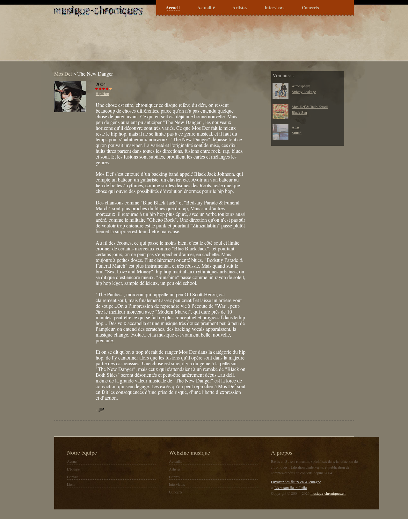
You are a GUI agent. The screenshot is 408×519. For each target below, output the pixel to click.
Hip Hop (102, 93)
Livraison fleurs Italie (290, 487)
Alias (296, 127)
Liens (71, 484)
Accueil (173, 8)
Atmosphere (301, 85)
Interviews (274, 8)
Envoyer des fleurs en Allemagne (296, 481)
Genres (174, 476)
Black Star (299, 112)
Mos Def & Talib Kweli (310, 106)
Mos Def (63, 73)
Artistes (239, 8)
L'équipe (73, 468)
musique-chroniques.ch (328, 493)
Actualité (206, 8)
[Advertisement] (167, 42)
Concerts (310, 8)
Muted (297, 132)
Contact (72, 476)
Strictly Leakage (304, 91)
